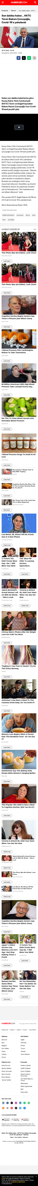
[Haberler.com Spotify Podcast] (28, 1103)
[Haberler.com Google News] (3, 1103)
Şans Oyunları (6, 1074)
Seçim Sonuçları (7, 1071)
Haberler (4, 1036)
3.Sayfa (4, 1054)
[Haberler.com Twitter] (11, 1103)
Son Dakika (11, 219)
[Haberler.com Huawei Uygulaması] (25, 1119)
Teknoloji (23, 1042)
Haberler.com (6, 1062)
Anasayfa (5, 10)
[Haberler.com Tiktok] (16, 1108)
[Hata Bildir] (19, 1141)
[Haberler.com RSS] (3, 1108)
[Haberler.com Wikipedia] (7, 1108)
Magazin (4, 1045)
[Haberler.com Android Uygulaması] (15, 1119)
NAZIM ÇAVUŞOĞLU (8, 215)
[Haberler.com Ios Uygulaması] (6, 1119)
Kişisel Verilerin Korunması (25, 1075)
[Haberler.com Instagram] (16, 1103)
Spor (3, 1042)
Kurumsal (24, 1062)
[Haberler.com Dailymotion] (24, 1108)
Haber (12, 1137)
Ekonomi (4, 1040)
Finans (23, 1045)
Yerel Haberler (25, 1054)
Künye (25, 1030)
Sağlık (22, 1040)
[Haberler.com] (8, 1023)
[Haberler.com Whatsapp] (24, 1103)
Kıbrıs (33, 215)
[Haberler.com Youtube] (11, 1108)
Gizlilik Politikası (26, 1068)
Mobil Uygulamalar (26, 1086)
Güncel (13, 10)
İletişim (19, 1030)
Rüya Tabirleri (6, 1077)
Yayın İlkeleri (32, 1030)
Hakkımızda (5, 1030)
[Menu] (3, 2)
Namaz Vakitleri (6, 1068)
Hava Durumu (6, 1065)
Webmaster (24, 1083)
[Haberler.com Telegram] (20, 1108)
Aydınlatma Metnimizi (18, 1182)
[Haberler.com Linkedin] (20, 1103)
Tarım (3, 219)
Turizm (23, 1048)
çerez (3, 1178)
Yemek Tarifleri (6, 1080)
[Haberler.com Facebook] (7, 1103)
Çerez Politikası (25, 1071)
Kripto (3, 1051)
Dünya (4, 1057)
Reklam (12, 1030)
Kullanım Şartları (26, 1065)
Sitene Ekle (24, 1092)
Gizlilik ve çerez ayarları (9, 1141)
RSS (22, 1089)
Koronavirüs (20, 215)
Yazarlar (23, 1051)
